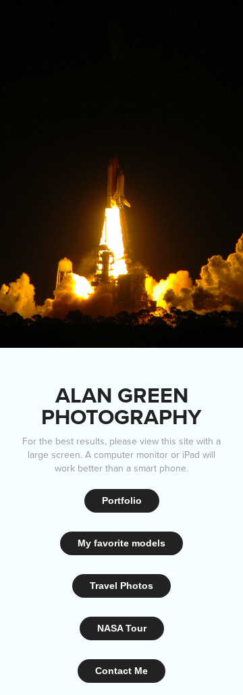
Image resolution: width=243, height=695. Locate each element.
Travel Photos (121, 585)
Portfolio (122, 500)
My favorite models (121, 543)
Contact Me (121, 670)
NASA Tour (121, 628)
